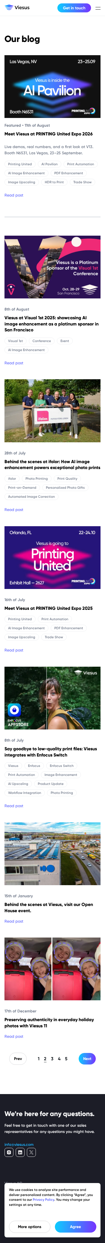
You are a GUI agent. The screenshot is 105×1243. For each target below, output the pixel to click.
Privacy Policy (43, 1200)
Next (87, 1058)
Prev (18, 1058)
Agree (75, 1226)
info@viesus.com (19, 1144)
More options (29, 1226)
